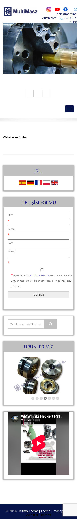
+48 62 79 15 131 (41, 85)
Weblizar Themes (38, 515)
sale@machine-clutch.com (41, 79)
